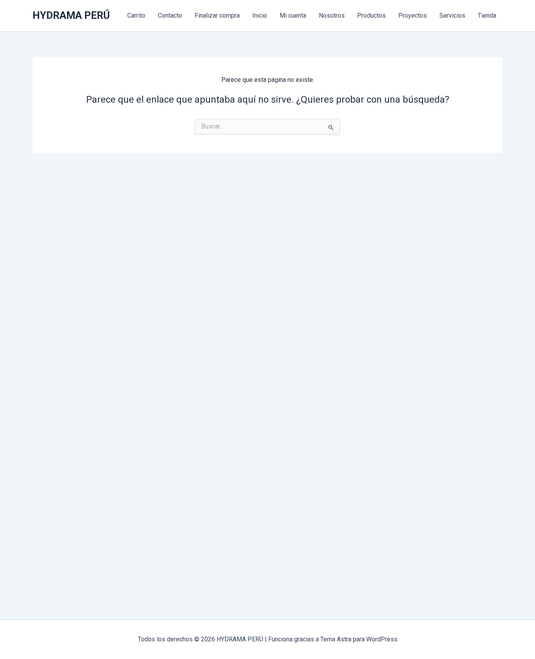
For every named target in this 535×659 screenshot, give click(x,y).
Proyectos (412, 15)
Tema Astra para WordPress (359, 639)
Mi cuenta (293, 15)
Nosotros (332, 15)
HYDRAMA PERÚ (71, 15)
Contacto (170, 15)
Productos (371, 15)
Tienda (487, 15)
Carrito (136, 15)
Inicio (259, 15)
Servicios (452, 15)
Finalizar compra (217, 15)
